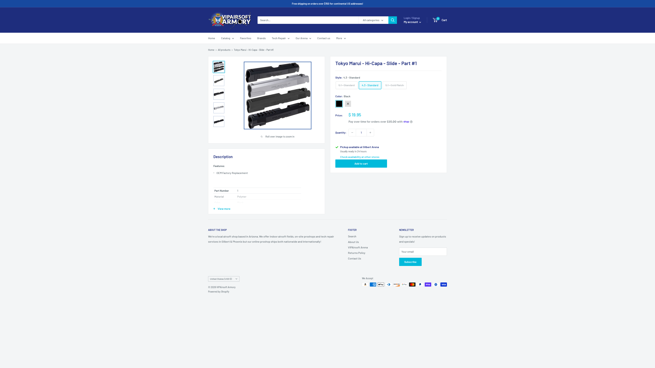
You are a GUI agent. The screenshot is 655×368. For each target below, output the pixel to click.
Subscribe (410, 261)
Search (352, 236)
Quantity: (340, 132)
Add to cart (361, 163)
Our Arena (302, 38)
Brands (261, 38)
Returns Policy (356, 252)
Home (211, 38)
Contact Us (354, 258)
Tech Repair (279, 38)
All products (224, 49)
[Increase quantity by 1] (370, 132)
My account (411, 22)
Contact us (323, 38)
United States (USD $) (221, 278)
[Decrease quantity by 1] (352, 132)
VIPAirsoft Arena (358, 247)
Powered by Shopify (218, 291)
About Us (353, 241)
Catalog (225, 38)
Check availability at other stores (359, 156)
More (339, 38)
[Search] (392, 20)
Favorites (245, 38)
